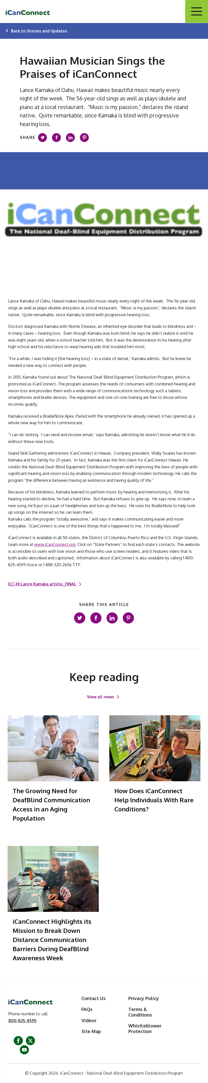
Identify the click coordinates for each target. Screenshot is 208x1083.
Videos (88, 1020)
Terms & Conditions (140, 1012)
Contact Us (93, 998)
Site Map (91, 1031)
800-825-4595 (22, 1020)
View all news (100, 696)
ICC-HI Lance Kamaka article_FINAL (42, 584)
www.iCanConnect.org (54, 544)
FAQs (86, 1009)
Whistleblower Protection (145, 1028)
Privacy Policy (143, 998)
